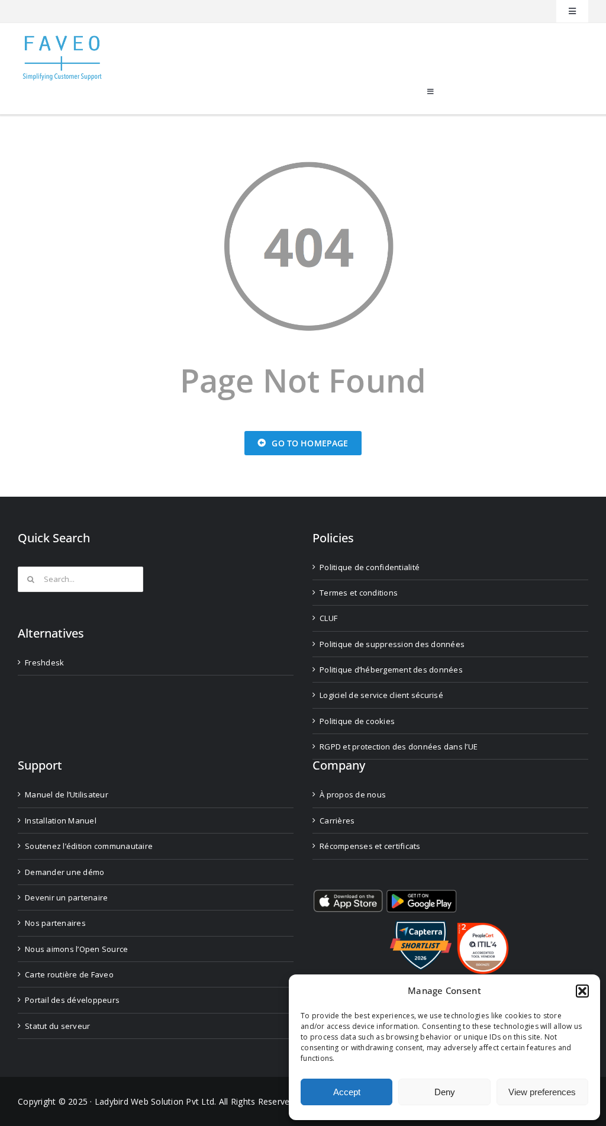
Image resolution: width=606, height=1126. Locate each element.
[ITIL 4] (482, 927)
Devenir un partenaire (66, 897)
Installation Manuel (60, 820)
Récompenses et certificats (370, 846)
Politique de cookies (357, 721)
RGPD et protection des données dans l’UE (399, 746)
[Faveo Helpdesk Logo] (62, 40)
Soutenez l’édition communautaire (89, 846)
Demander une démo (64, 872)
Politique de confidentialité (370, 567)
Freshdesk (44, 662)
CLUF (328, 618)
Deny (444, 1092)
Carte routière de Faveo (69, 974)
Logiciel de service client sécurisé (381, 695)
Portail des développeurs (72, 1000)
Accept (346, 1092)
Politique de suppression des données (392, 644)
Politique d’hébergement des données (391, 669)
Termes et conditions (359, 592)
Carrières (337, 820)
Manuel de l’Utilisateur (66, 794)
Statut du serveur (57, 1026)
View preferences (542, 1092)
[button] (582, 991)
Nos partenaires (55, 923)
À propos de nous (353, 794)
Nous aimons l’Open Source (76, 949)
